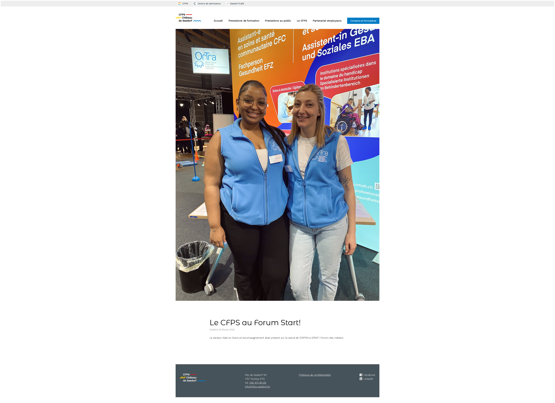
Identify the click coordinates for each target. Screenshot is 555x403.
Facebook (369, 374)
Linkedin (368, 378)
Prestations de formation (244, 20)
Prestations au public (278, 20)
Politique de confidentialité (315, 374)
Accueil (218, 20)
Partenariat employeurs (327, 20)
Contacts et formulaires (363, 20)
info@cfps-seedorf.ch (257, 386)
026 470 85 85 (257, 382)
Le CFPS (302, 20)
